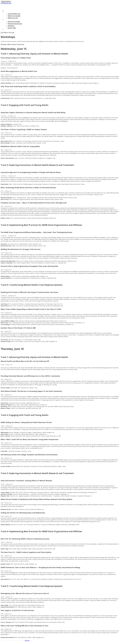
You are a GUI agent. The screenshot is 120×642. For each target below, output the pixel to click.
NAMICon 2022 (11, 6)
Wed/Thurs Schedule (12, 19)
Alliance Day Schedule (14, 16)
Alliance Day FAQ (13, 18)
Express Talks (12, 28)
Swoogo (27, 640)
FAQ (5, 29)
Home (6, 10)
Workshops (11, 26)
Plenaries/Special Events (15, 24)
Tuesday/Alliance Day (12, 12)
